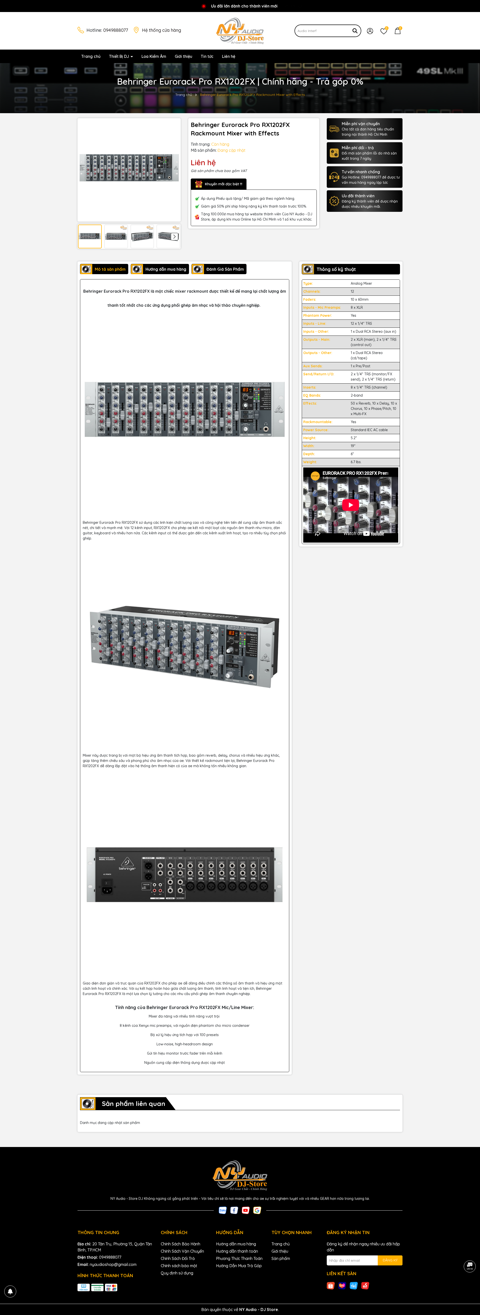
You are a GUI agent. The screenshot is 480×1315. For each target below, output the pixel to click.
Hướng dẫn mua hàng (236, 1243)
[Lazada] (342, 1285)
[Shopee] (331, 1285)
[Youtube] (246, 1210)
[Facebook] (234, 1210)
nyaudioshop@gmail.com (113, 1264)
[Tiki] (354, 1285)
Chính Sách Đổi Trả (178, 1258)
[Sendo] (365, 1285)
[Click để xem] (129, 170)
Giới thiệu (183, 56)
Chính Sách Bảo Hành (180, 1243)
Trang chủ (90, 56)
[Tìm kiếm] (355, 31)
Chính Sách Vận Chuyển (182, 1251)
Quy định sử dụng (177, 1272)
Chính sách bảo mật (179, 1265)
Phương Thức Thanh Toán (239, 1258)
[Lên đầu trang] (470, 1285)
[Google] (257, 1210)
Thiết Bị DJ (119, 56)
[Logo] (240, 30)
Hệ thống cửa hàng (161, 30)
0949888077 (115, 30)
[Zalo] (223, 1210)
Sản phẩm (281, 1258)
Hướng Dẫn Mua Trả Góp (239, 1265)
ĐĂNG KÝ (390, 1260)
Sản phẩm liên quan (133, 1103)
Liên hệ (228, 56)
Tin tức (207, 56)
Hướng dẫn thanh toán (237, 1251)
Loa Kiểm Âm (154, 56)
